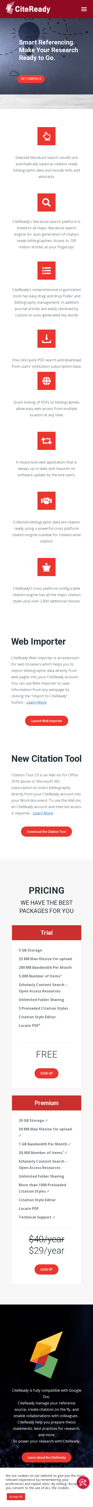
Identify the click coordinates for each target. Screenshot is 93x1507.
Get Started (30, 78)
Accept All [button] (15, 1497)
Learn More (36, 702)
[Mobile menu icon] (83, 9)
